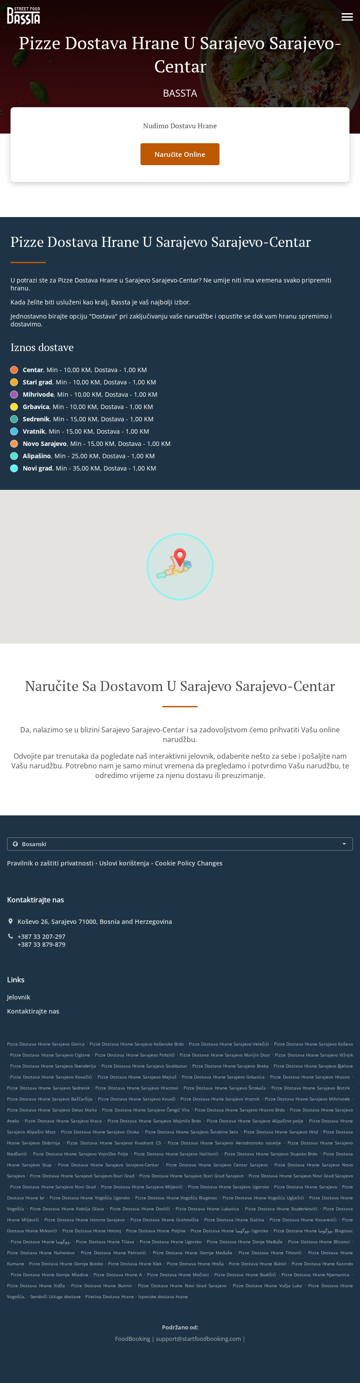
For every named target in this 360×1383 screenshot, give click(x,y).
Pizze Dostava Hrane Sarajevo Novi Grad (53, 1187)
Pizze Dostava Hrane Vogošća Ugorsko (90, 1198)
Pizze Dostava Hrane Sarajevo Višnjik (314, 1055)
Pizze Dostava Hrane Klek (135, 1263)
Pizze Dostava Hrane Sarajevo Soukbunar (144, 1066)
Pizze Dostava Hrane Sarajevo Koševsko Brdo (137, 1044)
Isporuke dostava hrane (163, 1296)
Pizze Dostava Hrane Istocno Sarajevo (84, 1219)
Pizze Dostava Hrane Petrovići (113, 1252)
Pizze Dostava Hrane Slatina (234, 1219)
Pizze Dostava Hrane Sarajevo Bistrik (310, 1088)
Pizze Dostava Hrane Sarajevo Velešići (229, 1044)
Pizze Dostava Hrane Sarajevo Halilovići (176, 1154)
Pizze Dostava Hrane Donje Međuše (245, 1241)
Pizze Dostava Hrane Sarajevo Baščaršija (50, 1099)
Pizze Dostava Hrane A (118, 1274)
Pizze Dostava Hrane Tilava (105, 1241)
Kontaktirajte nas (33, 1011)
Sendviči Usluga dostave (56, 1296)
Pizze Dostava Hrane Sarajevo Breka (230, 1066)
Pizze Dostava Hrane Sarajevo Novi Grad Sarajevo (300, 1176)
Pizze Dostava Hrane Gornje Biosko (66, 1263)
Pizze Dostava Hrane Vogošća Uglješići (263, 1198)
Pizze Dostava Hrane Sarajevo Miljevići (142, 1187)
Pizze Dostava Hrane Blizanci (319, 1241)
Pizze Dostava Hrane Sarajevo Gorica (46, 1044)
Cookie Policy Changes (189, 863)
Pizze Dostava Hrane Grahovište (164, 1219)
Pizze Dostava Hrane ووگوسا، (41, 1241)
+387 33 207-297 (41, 937)
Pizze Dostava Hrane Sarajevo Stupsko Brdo (270, 1154)
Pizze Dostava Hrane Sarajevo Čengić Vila (145, 1110)
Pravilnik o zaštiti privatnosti (50, 863)
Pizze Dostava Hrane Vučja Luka (267, 1285)
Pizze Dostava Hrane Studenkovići (281, 1209)
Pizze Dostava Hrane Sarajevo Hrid (281, 1132)
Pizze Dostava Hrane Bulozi (257, 1263)
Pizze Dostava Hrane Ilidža (36, 1285)
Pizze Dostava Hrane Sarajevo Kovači (137, 1099)
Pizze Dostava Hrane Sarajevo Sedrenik (48, 1088)
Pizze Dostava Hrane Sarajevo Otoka (100, 1132)
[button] (347, 17)
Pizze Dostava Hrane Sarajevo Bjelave (313, 1066)
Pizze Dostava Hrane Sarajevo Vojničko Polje (80, 1154)
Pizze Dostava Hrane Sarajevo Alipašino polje (255, 1121)
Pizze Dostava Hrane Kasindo (322, 1263)
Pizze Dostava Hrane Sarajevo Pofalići (135, 1055)
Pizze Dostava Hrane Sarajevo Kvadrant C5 (114, 1143)
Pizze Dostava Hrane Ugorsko (171, 1241)
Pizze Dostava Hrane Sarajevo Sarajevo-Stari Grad (82, 1176)
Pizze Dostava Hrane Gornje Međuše (193, 1252)
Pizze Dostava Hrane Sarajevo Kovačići (51, 1077)
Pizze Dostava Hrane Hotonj (91, 1230)
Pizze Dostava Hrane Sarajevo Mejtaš (137, 1077)
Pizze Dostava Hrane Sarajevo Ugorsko (228, 1187)
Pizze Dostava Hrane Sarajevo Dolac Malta (52, 1110)
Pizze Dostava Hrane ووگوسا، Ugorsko (230, 1230)
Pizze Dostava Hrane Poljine (155, 1230)
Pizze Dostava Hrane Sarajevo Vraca (63, 1121)
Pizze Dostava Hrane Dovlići (140, 1209)
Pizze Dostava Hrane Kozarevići (303, 1219)
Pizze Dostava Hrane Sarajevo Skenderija (53, 1066)
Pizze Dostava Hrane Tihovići (270, 1252)
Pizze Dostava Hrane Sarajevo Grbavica (223, 1077)
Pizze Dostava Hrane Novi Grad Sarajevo (182, 1285)
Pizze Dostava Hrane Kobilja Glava (67, 1209)
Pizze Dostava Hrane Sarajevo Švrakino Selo (191, 1132)
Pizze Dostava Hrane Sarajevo (305, 1187)
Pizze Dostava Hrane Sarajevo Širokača (225, 1088)
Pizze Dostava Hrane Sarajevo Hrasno (310, 1077)
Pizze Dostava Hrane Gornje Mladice (49, 1274)
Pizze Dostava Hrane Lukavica (208, 1209)
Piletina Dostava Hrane (110, 1296)
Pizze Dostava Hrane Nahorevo (41, 1252)
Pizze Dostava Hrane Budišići (245, 1274)
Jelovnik (18, 997)
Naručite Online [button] (180, 154)
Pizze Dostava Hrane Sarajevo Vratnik (219, 1099)
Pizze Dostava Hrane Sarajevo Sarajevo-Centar (108, 1165)
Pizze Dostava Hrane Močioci (178, 1274)
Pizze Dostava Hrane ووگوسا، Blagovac (313, 1230)
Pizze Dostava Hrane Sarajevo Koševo (313, 1044)
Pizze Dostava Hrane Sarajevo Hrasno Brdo (239, 1110)
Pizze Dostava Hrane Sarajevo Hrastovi (136, 1088)
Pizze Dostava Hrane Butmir (101, 1285)
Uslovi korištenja (124, 863)
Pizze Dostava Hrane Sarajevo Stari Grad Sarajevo (191, 1176)
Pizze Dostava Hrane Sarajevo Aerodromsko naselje (224, 1143)
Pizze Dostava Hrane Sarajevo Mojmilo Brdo (155, 1121)
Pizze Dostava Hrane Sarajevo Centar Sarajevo (217, 1165)
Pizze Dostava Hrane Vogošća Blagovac (176, 1198)
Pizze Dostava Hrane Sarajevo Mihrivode (307, 1099)
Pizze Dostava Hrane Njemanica (315, 1274)
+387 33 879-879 (41, 945)
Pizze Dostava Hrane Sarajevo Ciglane (50, 1055)
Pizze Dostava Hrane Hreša (195, 1263)
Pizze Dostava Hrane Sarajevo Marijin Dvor (225, 1055)
